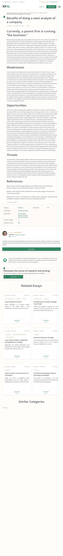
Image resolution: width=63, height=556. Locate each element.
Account (41, 7)
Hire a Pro (14, 277)
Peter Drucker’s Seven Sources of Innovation (16, 374)
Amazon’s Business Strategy (44, 337)
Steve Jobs (5, 407)
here (58, 2)
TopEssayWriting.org (12, 12)
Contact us (22, 2)
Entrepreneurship (34, 12)
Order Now (51, 7)
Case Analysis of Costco (13, 302)
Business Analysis (23, 217)
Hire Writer (32, 249)
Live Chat (15, 2)
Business (26, 12)
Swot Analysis (43, 12)
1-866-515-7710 (7, 2)
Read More (17, 320)
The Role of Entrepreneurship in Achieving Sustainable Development (45, 374)
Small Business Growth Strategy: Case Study (45, 303)
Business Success (23, 215)
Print (28, 25)
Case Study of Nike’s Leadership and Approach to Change (16, 341)
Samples (20, 12)
